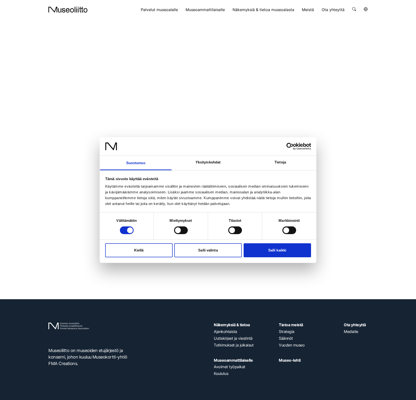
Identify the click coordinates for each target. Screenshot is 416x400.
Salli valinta (208, 250)
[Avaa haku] (354, 9)
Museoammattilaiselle (205, 9)
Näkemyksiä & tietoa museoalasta (263, 9)
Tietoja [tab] (280, 162)
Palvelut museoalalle (159, 9)
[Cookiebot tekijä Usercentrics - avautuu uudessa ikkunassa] (290, 146)
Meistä (308, 9)
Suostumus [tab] (136, 163)
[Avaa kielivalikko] (366, 9)
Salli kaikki (277, 250)
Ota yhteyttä (333, 9)
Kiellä (139, 250)
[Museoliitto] (67, 10)
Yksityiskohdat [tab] (208, 162)
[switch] (181, 230)
